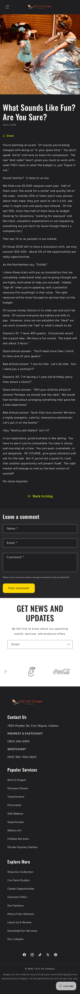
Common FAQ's (17, 897)
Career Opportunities (20, 888)
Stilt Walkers (15, 813)
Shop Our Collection (20, 872)
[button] (7, 7)
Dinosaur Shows (17, 788)
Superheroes (15, 822)
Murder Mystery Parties (22, 847)
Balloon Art (14, 830)
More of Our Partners (20, 914)
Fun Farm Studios (18, 880)
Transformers (15, 796)
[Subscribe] (68, 644)
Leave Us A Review (19, 922)
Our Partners (15, 905)
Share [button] (10, 135)
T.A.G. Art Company (44, 969)
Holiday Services (18, 838)
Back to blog (43, 496)
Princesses (14, 805)
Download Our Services (22, 930)
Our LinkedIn (15, 939)
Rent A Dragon (16, 780)
